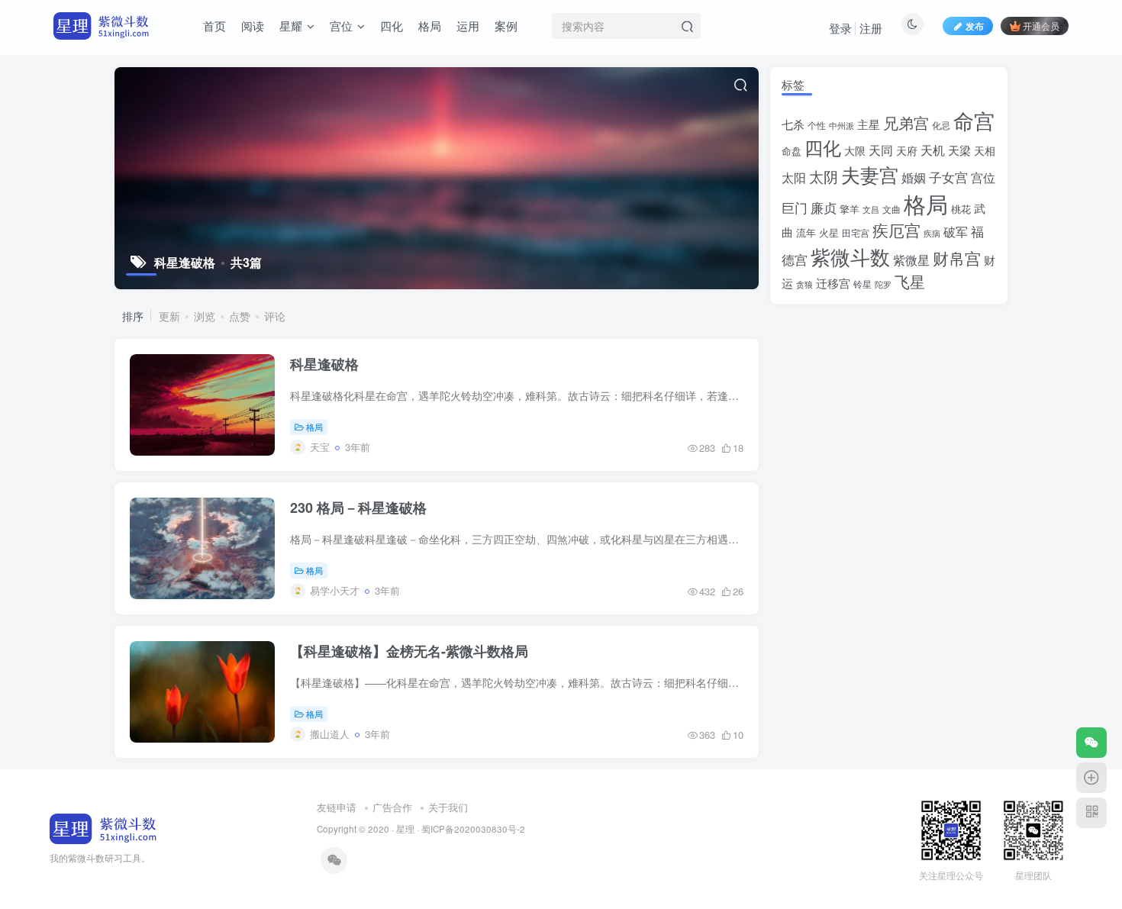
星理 (405, 829)
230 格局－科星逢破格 (358, 507)
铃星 (862, 283)
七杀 (793, 123)
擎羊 (849, 208)
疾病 (932, 233)
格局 (314, 427)
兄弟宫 (906, 122)
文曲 (891, 209)
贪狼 (804, 284)
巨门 (795, 207)
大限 (855, 150)
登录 (840, 28)
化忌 (941, 125)
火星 (829, 232)
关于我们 (448, 807)
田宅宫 (855, 233)
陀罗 (883, 284)
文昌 (870, 209)
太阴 (823, 176)
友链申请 (336, 807)
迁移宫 (833, 283)
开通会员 (1041, 25)
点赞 (239, 316)
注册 (870, 28)
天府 (906, 150)
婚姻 (913, 177)
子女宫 (948, 177)
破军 (955, 231)
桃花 (961, 208)
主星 (868, 124)
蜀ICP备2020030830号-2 (473, 829)
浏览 (204, 316)
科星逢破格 (324, 364)
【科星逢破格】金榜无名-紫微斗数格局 (409, 651)
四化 (822, 147)
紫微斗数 (850, 256)
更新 (169, 316)
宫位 (983, 177)
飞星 (910, 281)
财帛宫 (957, 258)
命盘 (791, 150)
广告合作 (392, 807)
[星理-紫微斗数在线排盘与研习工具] (103, 827)
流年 (806, 232)
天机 (932, 149)
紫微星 (911, 260)
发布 (975, 25)
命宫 (974, 120)
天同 (881, 150)
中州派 (841, 125)
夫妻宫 (869, 174)
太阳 (794, 177)
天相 (984, 150)
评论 (274, 316)
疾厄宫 (896, 229)
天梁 (959, 150)
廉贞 (824, 207)
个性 (817, 125)
